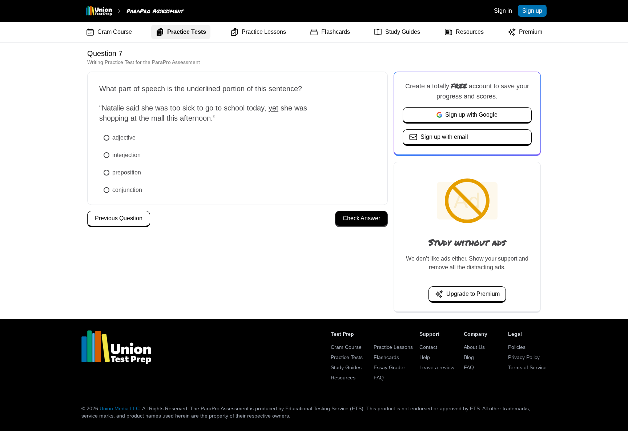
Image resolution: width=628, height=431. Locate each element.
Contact (428, 347)
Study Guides (402, 32)
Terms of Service (527, 367)
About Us (474, 347)
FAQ (379, 377)
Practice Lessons (264, 32)
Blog (469, 357)
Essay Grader (389, 367)
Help (424, 357)
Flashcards (335, 32)
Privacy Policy (524, 357)
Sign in (503, 11)
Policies (517, 347)
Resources (470, 32)
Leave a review (436, 367)
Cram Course (114, 32)
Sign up (532, 11)
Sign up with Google (471, 115)
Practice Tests (186, 32)
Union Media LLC (120, 408)
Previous (118, 218)
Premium (530, 32)
